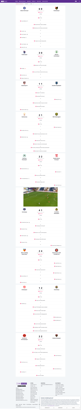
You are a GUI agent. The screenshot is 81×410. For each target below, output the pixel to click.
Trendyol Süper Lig (33, 384)
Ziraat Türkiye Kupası (33, 387)
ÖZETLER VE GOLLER (22, 1)
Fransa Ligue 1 (32, 395)
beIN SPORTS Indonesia (19, 398)
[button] (4, 1)
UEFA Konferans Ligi (33, 392)
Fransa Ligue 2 (32, 402)
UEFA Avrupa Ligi (33, 391)
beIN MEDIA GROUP (19, 389)
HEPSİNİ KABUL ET (47, 407)
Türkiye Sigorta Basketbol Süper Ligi (46, 384)
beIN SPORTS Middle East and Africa (21, 400)
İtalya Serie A (32, 398)
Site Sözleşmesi (28, 404)
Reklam (24, 404)
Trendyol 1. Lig (32, 385)
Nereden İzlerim (18, 405)
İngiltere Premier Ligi (33, 388)
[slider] (28, 205)
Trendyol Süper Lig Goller (59, 384)
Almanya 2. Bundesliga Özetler (60, 392)
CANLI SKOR (39, 1)
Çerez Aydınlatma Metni (51, 405)
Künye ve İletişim (35, 404)
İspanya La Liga (32, 396)
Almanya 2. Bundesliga (34, 400)
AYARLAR (73, 407)
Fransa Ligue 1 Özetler (59, 391)
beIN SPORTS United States (20, 390)
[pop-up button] (55, 205)
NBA (41, 385)
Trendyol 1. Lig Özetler (59, 387)
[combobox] (20, 4)
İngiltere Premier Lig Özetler (60, 388)
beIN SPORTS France (19, 392)
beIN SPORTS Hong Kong (20, 394)
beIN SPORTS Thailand (19, 396)
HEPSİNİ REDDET (60, 407)
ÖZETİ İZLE (41, 12)
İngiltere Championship (34, 399)
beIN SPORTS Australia (19, 393)
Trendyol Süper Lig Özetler (59, 385)
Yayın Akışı (20, 404)
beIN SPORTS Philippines (20, 397)
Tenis (56, 395)
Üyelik (17, 404)
